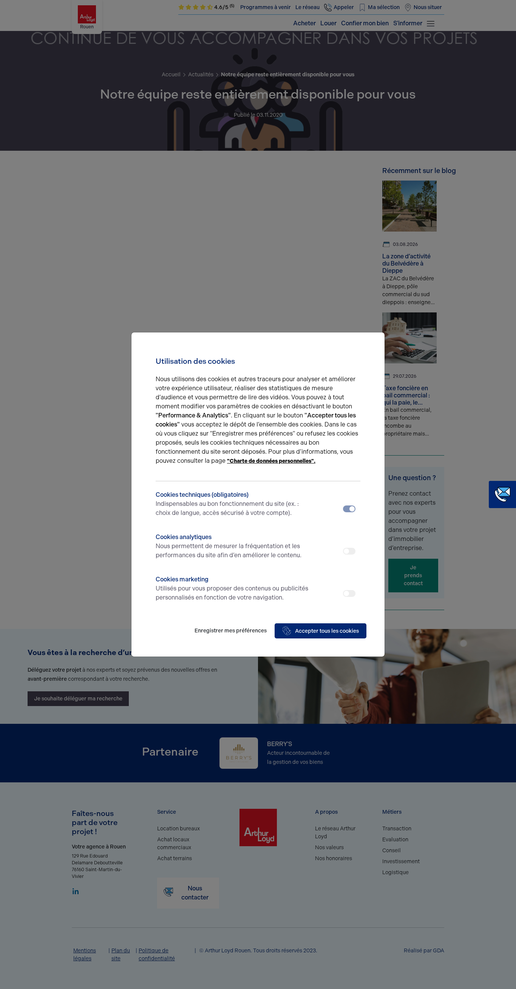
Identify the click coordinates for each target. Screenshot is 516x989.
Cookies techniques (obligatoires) (227, 503)
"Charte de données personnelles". (271, 461)
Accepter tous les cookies (327, 631)
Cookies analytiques (228, 546)
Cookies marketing (232, 588)
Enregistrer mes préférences (231, 630)
